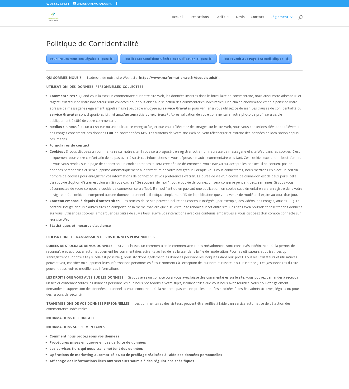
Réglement (279, 17)
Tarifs (220, 17)
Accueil (177, 17)
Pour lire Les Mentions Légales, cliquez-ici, (82, 59)
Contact (257, 17)
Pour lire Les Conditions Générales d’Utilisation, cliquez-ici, (168, 59)
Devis (240, 17)
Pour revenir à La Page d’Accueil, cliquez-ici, (255, 59)
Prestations (199, 17)
